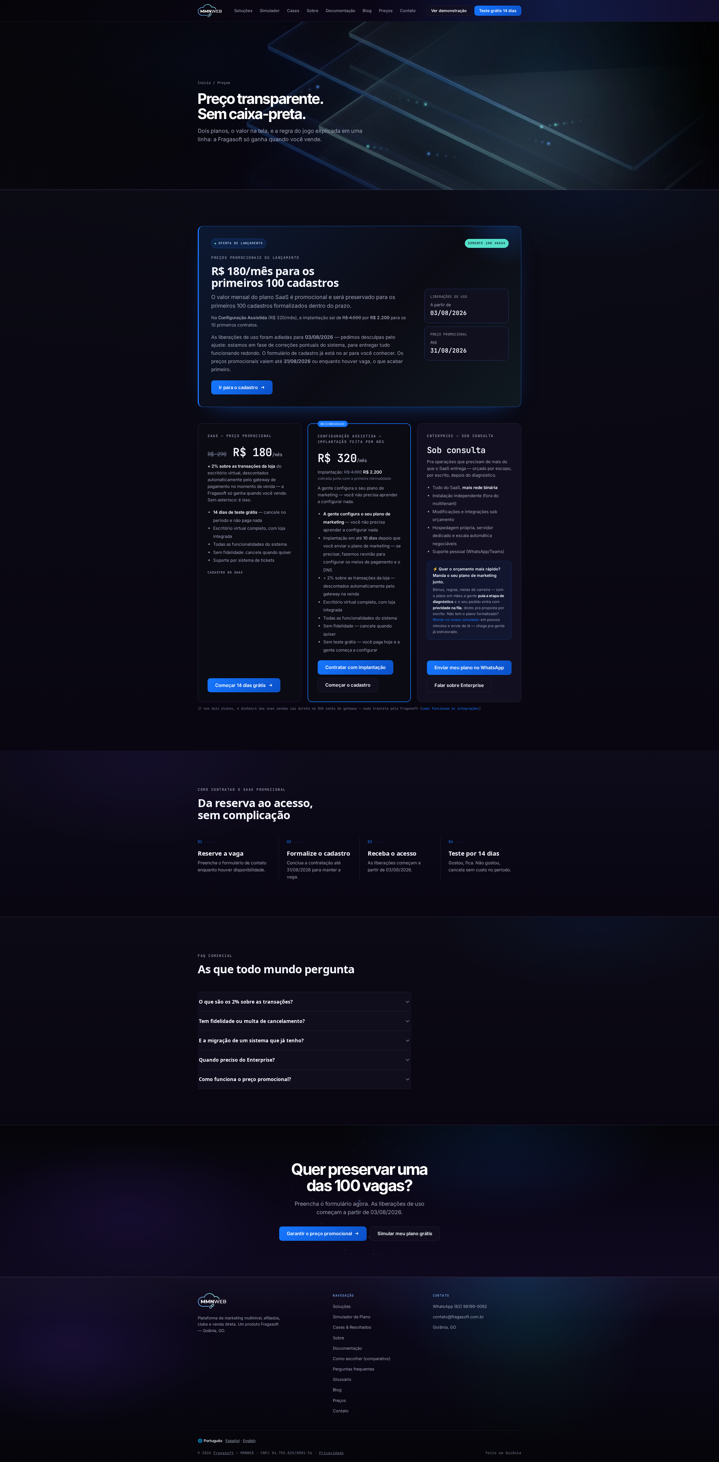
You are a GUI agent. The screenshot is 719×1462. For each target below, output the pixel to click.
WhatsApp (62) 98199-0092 (460, 1306)
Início (204, 83)
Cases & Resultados (352, 1327)
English (249, 1440)
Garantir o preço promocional (319, 1233)
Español (233, 1440)
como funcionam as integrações (450, 708)
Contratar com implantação (355, 667)
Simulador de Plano (351, 1316)
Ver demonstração (449, 10)
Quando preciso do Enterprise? (237, 1059)
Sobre (312, 10)
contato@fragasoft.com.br (458, 1316)
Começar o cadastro (347, 685)
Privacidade (331, 1452)
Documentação (340, 10)
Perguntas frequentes (353, 1369)
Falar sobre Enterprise (459, 685)
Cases (293, 10)
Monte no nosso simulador (456, 619)
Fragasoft (223, 1452)
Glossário (342, 1379)
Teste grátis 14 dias (498, 10)
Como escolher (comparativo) (361, 1358)
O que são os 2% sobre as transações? (246, 1001)
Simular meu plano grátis (404, 1233)
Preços (386, 10)
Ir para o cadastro (238, 387)
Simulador (270, 10)
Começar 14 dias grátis (240, 685)
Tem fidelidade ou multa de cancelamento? (252, 1021)
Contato (408, 10)
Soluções (243, 10)
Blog (367, 10)
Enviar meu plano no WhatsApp (469, 667)
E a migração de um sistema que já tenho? (251, 1040)
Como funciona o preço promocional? (245, 1079)
